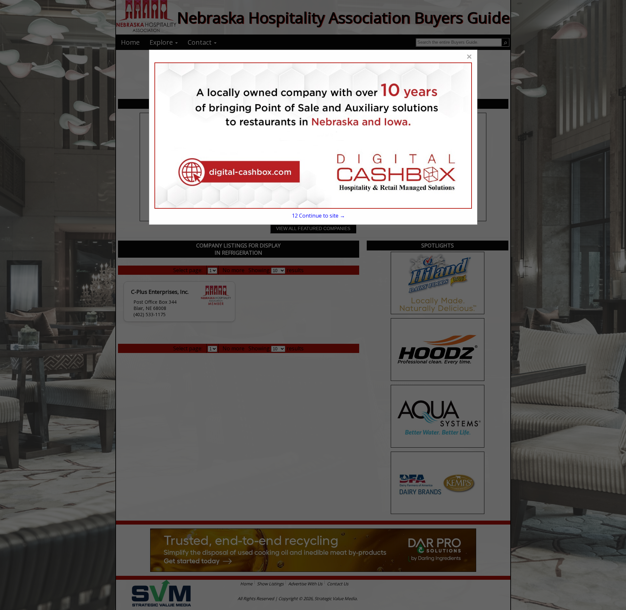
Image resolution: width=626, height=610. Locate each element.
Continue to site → (318, 215)
